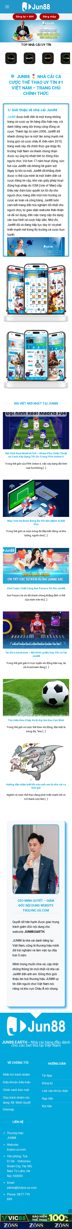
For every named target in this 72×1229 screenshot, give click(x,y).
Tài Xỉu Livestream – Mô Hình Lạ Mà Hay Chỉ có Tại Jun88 (36, 654)
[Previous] (6, 32)
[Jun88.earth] (36, 6)
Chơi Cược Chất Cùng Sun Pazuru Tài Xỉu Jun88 (36, 588)
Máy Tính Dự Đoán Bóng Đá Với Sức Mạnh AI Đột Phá (36, 522)
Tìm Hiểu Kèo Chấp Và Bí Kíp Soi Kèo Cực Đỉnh (36, 720)
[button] (7, 6)
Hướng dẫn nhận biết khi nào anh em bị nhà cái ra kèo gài (36, 786)
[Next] (65, 32)
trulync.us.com (16, 1149)
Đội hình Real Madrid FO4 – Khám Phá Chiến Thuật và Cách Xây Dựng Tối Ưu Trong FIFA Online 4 (36, 455)
